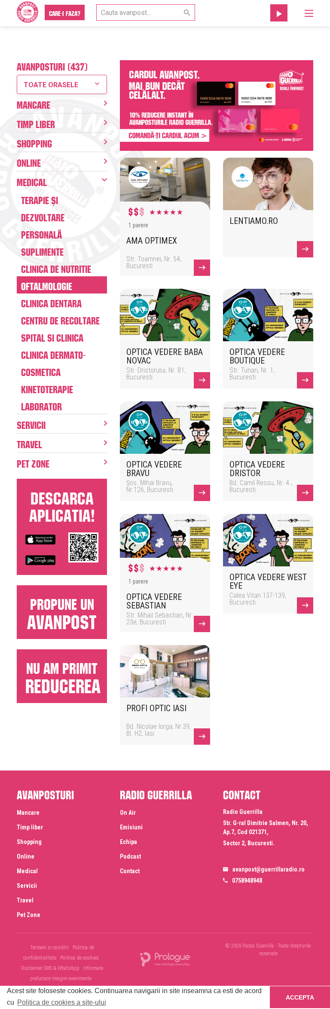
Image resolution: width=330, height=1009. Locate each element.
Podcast (130, 856)
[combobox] (62, 84)
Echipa (128, 841)
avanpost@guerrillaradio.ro (268, 869)
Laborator (41, 405)
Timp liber (36, 122)
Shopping (34, 142)
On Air (128, 812)
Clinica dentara (51, 302)
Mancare (33, 103)
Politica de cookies (79, 958)
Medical (32, 180)
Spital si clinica (52, 336)
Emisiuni (131, 827)
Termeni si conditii (49, 948)
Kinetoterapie (47, 388)
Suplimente (42, 250)
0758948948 (247, 880)
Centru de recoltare (60, 319)
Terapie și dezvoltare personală (42, 216)
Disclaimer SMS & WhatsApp (50, 968)
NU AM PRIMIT (63, 675)
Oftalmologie (46, 284)
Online (29, 161)
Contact (130, 871)
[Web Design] (165, 959)
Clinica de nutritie (56, 267)
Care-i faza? (64, 12)
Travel (29, 443)
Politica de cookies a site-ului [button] (61, 1002)
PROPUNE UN (62, 611)
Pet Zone (33, 462)
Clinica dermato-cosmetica (53, 362)
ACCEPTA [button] (300, 997)
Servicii (31, 423)
